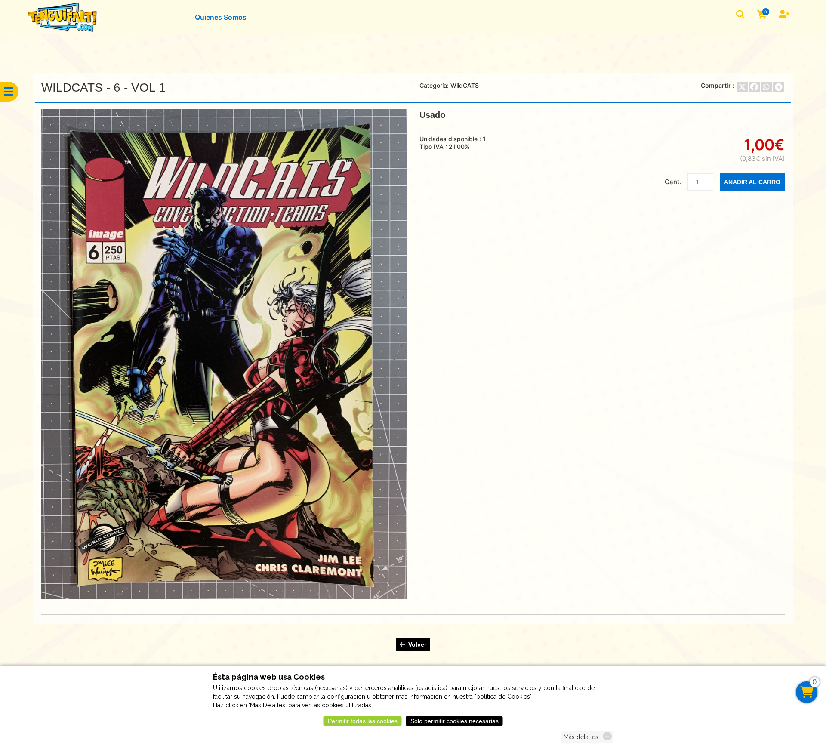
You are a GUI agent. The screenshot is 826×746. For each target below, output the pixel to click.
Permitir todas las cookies (363, 721)
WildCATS (464, 85)
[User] (785, 15)
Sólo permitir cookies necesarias (454, 721)
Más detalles (581, 737)
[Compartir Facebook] (754, 87)
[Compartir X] (742, 87)
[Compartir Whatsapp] (766, 87)
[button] (741, 15)
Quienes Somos (221, 17)
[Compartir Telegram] (778, 87)
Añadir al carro (752, 182)
